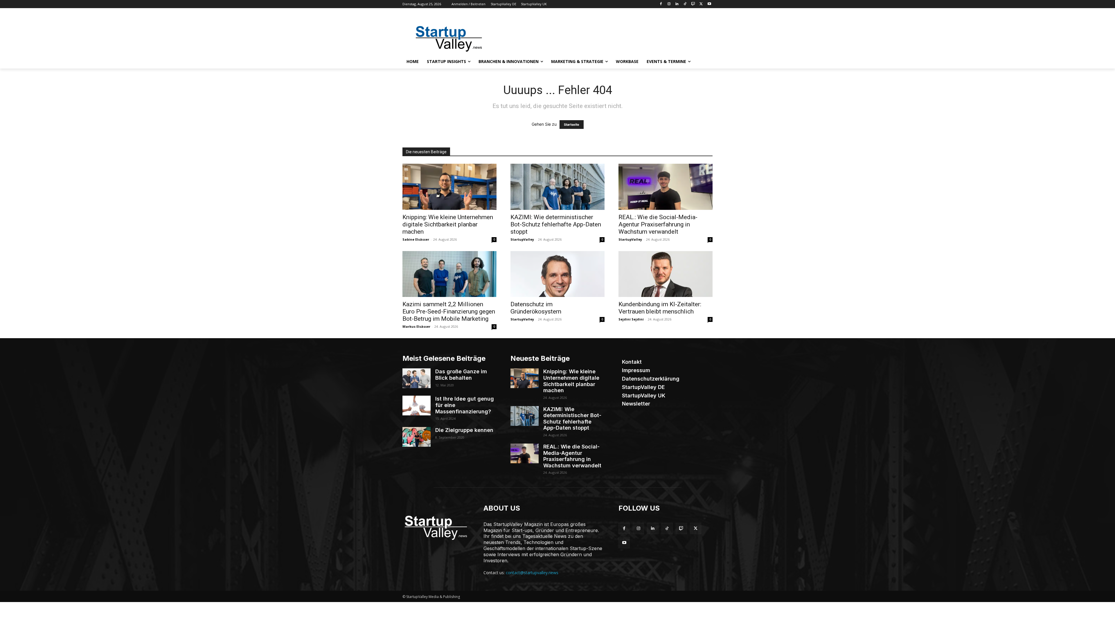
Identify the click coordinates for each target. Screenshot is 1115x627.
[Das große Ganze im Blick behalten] (416, 378)
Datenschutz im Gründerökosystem (535, 308)
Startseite (571, 124)
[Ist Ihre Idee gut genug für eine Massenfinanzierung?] (416, 405)
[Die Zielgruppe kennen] (416, 437)
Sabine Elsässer (415, 239)
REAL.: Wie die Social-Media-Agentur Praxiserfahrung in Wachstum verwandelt (657, 224)
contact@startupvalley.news (532, 572)
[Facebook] (660, 4)
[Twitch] (693, 4)
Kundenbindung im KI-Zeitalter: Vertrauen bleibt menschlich (659, 308)
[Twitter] (701, 4)
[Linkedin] (677, 4)
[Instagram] (669, 4)
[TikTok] (685, 4)
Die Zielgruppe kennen (464, 430)
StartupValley (522, 239)
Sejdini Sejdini (631, 319)
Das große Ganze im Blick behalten (461, 374)
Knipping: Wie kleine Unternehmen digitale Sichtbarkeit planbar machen (447, 224)
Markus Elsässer (416, 326)
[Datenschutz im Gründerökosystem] (557, 274)
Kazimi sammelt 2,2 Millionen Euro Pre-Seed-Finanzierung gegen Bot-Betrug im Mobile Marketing (448, 311)
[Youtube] (709, 4)
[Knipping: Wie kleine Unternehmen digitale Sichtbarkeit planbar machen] (449, 187)
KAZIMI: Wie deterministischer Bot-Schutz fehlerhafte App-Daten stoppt (555, 224)
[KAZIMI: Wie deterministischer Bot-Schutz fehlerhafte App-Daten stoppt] (557, 187)
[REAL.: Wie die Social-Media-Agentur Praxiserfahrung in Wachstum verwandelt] (665, 187)
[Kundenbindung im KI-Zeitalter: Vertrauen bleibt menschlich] (665, 274)
